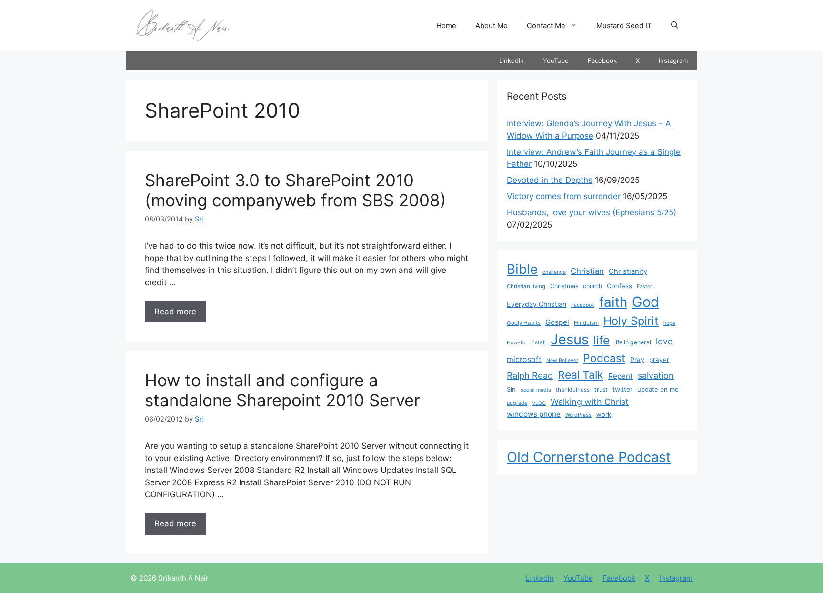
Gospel (557, 322)
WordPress (578, 415)
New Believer (562, 360)
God (645, 301)
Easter (644, 286)
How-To (516, 343)
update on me (658, 389)
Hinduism (586, 323)
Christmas (564, 286)
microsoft (524, 359)
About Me (491, 25)
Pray (637, 359)
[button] (675, 25)
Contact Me (546, 25)
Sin (511, 389)
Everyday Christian (536, 304)
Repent (620, 376)
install (538, 342)
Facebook (602, 60)
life (601, 340)
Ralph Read (530, 375)
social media (536, 390)
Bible (522, 269)
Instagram (673, 60)
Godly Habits (524, 323)
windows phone (534, 414)
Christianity (628, 271)
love (664, 341)
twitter (622, 389)
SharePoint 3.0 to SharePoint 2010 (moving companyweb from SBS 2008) (295, 190)
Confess (619, 286)
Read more (175, 311)
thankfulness (573, 389)
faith (613, 302)
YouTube (556, 60)
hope (669, 323)
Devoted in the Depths (549, 180)
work (603, 414)
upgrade (517, 403)
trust (601, 389)
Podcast (604, 358)
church (592, 286)
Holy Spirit (631, 321)
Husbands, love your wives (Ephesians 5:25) (591, 212)
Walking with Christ (590, 401)
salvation (656, 375)
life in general (632, 342)
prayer (659, 359)
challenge (554, 272)
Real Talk (580, 375)
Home (446, 25)
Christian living (526, 286)
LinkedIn (511, 60)
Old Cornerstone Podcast (589, 457)
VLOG (539, 403)
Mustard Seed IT (624, 25)
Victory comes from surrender (564, 196)
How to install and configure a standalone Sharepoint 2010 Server (282, 390)
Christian (587, 271)
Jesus (570, 339)
